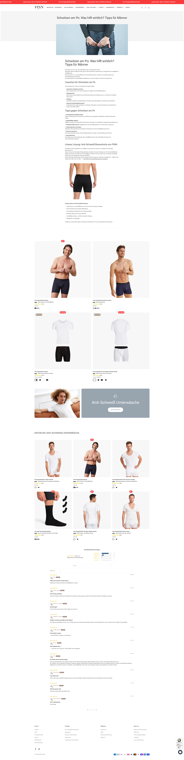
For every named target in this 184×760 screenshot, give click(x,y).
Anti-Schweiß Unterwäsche (72, 729)
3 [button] (92, 709)
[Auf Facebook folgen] (35, 749)
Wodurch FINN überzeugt (140, 729)
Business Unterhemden (71, 734)
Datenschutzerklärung (106, 734)
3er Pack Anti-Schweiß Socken (42, 531)
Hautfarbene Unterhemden (71, 740)
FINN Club (136, 732)
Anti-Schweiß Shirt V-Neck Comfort (43, 479)
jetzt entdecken (115, 409)
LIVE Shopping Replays (140, 734)
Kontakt (36, 729)
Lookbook (136, 737)
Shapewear (68, 732)
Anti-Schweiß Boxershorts (41, 300)
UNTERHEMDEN (80, 7)
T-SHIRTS (101, 7)
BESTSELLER (50, 7)
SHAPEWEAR (58, 7)
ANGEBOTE (120, 7)
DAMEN (127, 7)
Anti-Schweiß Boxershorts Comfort (102, 300)
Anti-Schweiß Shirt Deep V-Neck (121, 531)
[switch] (179, 747)
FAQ (35, 732)
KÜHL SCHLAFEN (91, 7)
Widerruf (103, 737)
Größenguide (37, 740)
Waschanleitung (38, 742)
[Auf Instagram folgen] (39, 749)
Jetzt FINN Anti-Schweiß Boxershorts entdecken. (95, 159)
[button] (38, 304)
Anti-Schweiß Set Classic (41, 371)
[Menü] (182, 738)
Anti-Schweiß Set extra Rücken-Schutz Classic (105, 371)
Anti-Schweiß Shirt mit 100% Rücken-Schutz (85, 531)
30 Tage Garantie (38, 734)
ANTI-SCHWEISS (68, 7)
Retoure (36, 737)
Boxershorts (68, 737)
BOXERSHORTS (110, 7)
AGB (102, 732)
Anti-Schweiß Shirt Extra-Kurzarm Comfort (123, 479)
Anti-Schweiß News (139, 740)
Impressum (103, 729)
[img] (53, 575)
